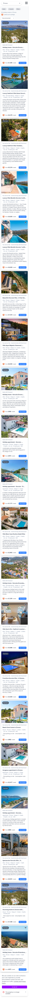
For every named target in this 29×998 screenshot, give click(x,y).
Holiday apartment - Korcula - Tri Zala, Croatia (13, 486)
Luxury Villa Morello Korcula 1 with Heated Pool (14, 247)
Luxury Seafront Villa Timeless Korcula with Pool (12, 146)
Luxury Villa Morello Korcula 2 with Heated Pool (14, 198)
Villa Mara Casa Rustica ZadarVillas (14, 534)
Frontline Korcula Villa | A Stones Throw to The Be (13, 678)
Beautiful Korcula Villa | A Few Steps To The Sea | (14, 298)
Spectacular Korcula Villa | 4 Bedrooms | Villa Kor (12, 860)
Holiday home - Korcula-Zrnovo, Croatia (13, 47)
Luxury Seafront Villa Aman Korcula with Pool (14, 93)
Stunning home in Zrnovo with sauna (12, 910)
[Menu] (26, 3)
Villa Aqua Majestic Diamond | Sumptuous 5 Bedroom (12, 345)
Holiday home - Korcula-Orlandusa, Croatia (14, 952)
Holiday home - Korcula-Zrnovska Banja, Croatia (13, 583)
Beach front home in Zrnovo (12, 727)
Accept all (14, 987)
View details (22, 63)
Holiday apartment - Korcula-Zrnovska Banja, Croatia (12, 813)
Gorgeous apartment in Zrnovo (13, 770)
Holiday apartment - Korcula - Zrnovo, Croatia (12, 442)
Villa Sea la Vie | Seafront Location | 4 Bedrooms (14, 629)
